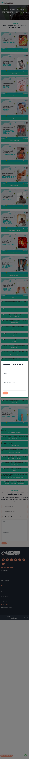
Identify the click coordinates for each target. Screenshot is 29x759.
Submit (5, 393)
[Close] (27, 362)
